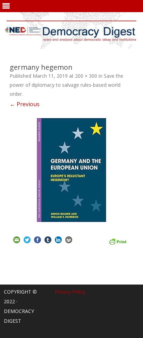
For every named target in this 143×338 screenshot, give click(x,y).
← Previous (25, 104)
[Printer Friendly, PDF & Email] (117, 241)
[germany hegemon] (71, 170)
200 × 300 (86, 76)
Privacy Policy (70, 291)
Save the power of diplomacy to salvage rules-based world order (66, 85)
